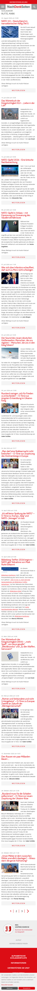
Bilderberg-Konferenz (8, 575)
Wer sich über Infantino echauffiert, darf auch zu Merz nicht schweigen (17, 268)
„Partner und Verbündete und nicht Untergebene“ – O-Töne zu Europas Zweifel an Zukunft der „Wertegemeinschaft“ (18, 702)
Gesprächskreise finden (18, 944)
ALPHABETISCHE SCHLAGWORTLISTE (18, 957)
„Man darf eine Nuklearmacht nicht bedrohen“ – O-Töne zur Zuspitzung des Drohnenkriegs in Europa (18, 453)
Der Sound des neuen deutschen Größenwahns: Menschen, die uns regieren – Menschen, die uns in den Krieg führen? (18, 341)
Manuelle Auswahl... (7, 985)
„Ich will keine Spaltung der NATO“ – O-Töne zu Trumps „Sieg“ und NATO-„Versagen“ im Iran (18, 516)
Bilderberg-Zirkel (15, 591)
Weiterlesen (18, 90)
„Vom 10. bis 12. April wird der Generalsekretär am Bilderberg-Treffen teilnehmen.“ (15, 582)
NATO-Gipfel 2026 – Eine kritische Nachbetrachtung (17, 161)
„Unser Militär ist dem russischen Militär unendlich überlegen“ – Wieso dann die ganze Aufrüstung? (18, 858)
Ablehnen (10, 988)
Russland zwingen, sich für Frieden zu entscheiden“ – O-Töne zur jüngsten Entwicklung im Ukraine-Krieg (17, 397)
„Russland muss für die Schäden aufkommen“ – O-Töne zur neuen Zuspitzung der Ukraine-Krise (17, 796)
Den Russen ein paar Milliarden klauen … (15, 757)
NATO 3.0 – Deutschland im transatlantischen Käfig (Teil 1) (15, 22)
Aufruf (18, 940)
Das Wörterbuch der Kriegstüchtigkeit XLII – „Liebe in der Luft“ (17, 103)
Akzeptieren (26, 988)
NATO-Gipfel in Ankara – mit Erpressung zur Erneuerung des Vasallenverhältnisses (15, 215)
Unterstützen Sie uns (18, 2)
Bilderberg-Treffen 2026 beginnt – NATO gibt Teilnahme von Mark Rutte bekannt (17, 562)
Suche (34, 7)
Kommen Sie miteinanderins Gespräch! (24, 931)
